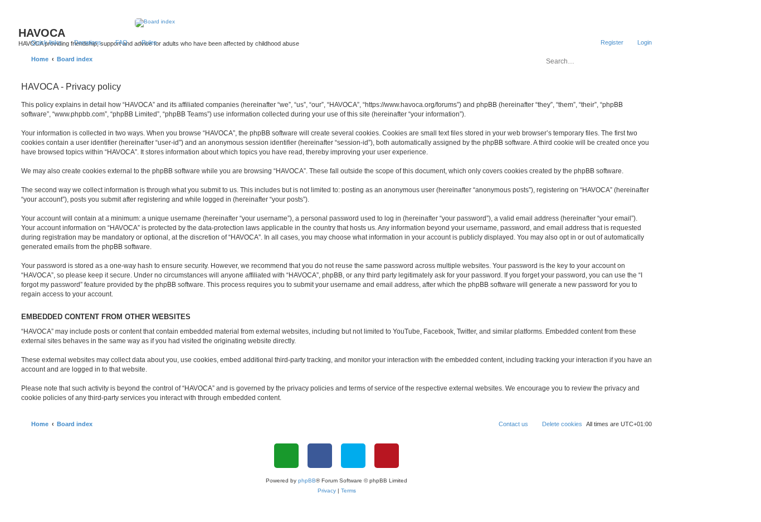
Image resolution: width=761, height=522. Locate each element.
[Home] (337, 22)
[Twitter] (353, 455)
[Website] (286, 455)
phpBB (307, 480)
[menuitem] (82, 42)
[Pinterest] (386, 455)
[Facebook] (320, 455)
